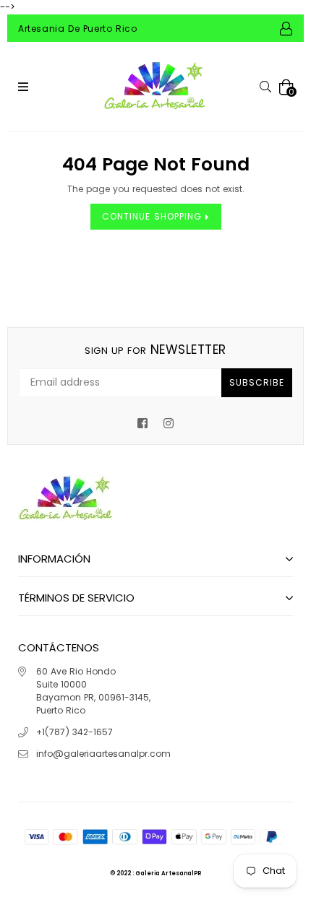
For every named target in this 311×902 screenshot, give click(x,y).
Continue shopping (153, 216)
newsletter (155, 349)
